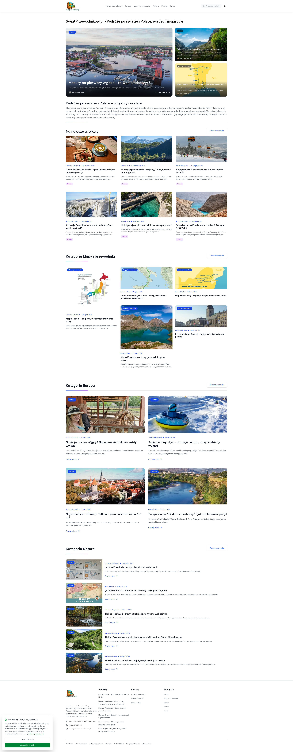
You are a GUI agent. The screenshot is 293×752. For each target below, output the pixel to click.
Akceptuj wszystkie (27, 745)
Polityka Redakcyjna (133, 744)
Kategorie (169, 689)
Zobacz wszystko (217, 130)
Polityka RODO (119, 744)
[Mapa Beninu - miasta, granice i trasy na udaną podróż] (201, 80)
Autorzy (135, 689)
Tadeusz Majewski (73, 166)
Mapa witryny (146, 744)
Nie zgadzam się (27, 739)
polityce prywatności (35, 734)
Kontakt (108, 744)
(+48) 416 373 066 (75, 725)
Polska (164, 6)
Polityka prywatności (96, 744)
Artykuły (102, 689)
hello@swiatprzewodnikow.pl (80, 729)
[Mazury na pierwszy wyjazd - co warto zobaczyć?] (119, 62)
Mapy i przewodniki (142, 6)
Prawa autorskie (81, 744)
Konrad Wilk (125, 166)
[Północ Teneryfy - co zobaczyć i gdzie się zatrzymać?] (201, 44)
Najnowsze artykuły (114, 6)
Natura (156, 6)
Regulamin (69, 744)
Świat (172, 6)
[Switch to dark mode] (225, 6)
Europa (128, 6)
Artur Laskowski (182, 166)
